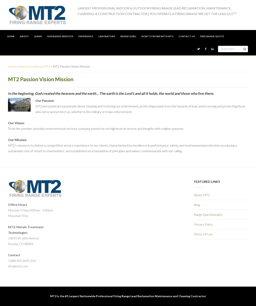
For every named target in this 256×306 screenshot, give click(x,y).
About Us (25, 66)
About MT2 (42, 66)
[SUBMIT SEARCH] (244, 49)
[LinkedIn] (212, 49)
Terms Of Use (203, 234)
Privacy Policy (203, 224)
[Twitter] (198, 49)
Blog (197, 205)
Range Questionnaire (208, 214)
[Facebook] (205, 49)
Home (12, 66)
